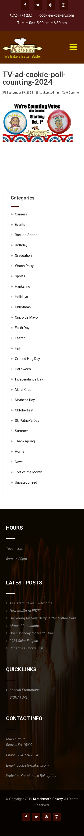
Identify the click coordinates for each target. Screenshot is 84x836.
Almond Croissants (24, 626)
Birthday (21, 245)
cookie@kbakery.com (56, 15)
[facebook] (25, 5)
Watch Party (24, 266)
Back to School (26, 235)
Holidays (21, 297)
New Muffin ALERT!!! (25, 611)
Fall (17, 348)
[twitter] (38, 5)
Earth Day (22, 328)
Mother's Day (25, 400)
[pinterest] (51, 5)
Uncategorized (26, 482)
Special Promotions (25, 690)
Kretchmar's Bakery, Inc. (39, 776)
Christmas (23, 307)
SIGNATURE (19, 697)
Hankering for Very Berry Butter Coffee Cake (43, 618)
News (19, 462)
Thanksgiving (25, 441)
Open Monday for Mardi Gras (32, 633)
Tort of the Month (28, 472)
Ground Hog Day (27, 359)
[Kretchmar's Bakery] (23, 38)
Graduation (23, 255)
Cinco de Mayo (26, 317)
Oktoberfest (24, 410)
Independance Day (29, 379)
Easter (20, 338)
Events (20, 224)
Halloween (23, 369)
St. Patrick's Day (27, 420)
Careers (21, 214)
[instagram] (64, 5)
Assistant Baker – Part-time (31, 603)
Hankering (22, 286)
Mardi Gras (23, 390)
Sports (20, 276)
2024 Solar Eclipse (24, 641)
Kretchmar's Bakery (48, 799)
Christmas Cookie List (26, 648)
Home (19, 451)
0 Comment (73, 92)
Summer (21, 431)
